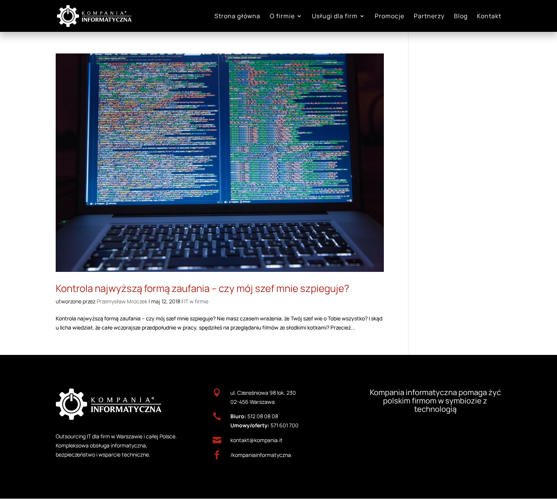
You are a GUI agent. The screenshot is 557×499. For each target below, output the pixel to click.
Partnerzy (429, 16)
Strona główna (237, 16)
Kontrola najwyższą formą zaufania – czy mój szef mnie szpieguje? (202, 288)
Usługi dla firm (335, 16)
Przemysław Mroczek (122, 301)
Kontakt (489, 16)
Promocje (389, 16)
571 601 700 (285, 425)
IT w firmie (196, 301)
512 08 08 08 (262, 416)
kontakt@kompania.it (256, 440)
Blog (461, 16)
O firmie (282, 16)
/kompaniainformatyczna (260, 454)
